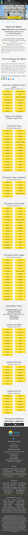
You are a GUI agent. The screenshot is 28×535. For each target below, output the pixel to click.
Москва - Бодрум (8, 504)
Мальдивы (7, 170)
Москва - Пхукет (21, 507)
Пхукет (20, 158)
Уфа (7, 97)
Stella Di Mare (20, 369)
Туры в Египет (5, 470)
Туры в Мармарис (21, 482)
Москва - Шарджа (22, 509)
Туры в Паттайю (6, 488)
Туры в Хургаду (21, 484)
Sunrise (7, 369)
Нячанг (20, 161)
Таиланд (7, 153)
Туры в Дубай (21, 485)
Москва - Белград (22, 512)
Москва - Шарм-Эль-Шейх (9, 507)
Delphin (20, 343)
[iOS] (19, 424)
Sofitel (20, 395)
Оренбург (20, 102)
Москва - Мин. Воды (8, 503)
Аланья (20, 130)
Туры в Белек (13, 482)
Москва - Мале (22, 510)
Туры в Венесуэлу (6, 474)
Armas (7, 352)
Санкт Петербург (20, 91)
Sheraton (7, 372)
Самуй (7, 156)
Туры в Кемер (6, 484)
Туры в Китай (14, 473)
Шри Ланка (7, 167)
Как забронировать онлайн (14, 453)
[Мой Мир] (14, 79)
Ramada (7, 401)
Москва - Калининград (8, 501)
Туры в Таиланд (22, 468)
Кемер (20, 133)
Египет (20, 139)
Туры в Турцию (14, 468)
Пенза (7, 105)
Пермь (20, 105)
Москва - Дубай (13, 509)
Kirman (7, 337)
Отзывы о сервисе (14, 457)
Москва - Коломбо (6, 510)
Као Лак (7, 158)
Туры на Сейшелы (20, 471)
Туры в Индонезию (21, 474)
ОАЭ (7, 144)
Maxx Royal (20, 332)
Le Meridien (20, 407)
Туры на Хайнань (8, 490)
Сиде (7, 136)
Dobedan (7, 343)
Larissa (20, 335)
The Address (7, 395)
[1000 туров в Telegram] (13, 439)
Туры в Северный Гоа (8, 491)
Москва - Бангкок (20, 506)
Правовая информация (14, 458)
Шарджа (7, 150)
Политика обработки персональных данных (14, 460)
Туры (6, 0)
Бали (20, 170)
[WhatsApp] (2, 79)
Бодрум (20, 136)
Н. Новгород (7, 102)
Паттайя (20, 153)
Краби (20, 156)
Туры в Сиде (8, 493)
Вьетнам (7, 161)
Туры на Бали (20, 493)
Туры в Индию (13, 474)
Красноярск (20, 99)
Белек (7, 133)
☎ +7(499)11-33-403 (9, 314)
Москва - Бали (5, 512)
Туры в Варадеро (20, 490)
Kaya (20, 337)
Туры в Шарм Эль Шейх (9, 485)
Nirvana (7, 332)
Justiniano (7, 340)
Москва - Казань (21, 501)
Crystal (7, 346)
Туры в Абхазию (6, 468)
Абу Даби (20, 144)
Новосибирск (7, 99)
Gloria (20, 340)
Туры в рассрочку (14, 455)
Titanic (7, 329)
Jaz (7, 380)
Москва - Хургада (8, 506)
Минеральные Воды (20, 97)
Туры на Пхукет (22, 487)
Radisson (7, 375)
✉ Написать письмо (14, 447)
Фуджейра (20, 150)
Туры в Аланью (5, 482)
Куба (20, 167)
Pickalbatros (20, 375)
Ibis (7, 409)
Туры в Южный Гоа (20, 491)
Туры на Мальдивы (8, 471)
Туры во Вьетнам (22, 473)
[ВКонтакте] (9, 79)
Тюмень (7, 111)
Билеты (13, 0)
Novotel (7, 378)
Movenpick (20, 378)
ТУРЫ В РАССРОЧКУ (14, 17)
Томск (20, 108)
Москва (7, 91)
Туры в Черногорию (8, 476)
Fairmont (7, 412)
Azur (7, 383)
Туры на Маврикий (6, 473)
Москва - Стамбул (13, 512)
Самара (7, 108)
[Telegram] (7, 79)
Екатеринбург (7, 94)
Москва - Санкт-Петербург (18, 499)
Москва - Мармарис (19, 504)
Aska (20, 349)
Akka (7, 354)
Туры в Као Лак (14, 488)
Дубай (7, 147)
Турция (7, 130)
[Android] (9, 424)
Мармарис (7, 139)
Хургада (7, 142)
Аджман (20, 147)
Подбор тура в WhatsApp (15, 461)
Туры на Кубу (22, 470)
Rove (20, 398)
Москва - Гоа (15, 510)
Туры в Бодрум (13, 484)
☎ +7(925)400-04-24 (19, 314)
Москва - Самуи (6, 509)
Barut (20, 346)
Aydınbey (7, 349)
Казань (20, 94)
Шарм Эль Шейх (20, 142)
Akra (20, 352)
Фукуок (20, 164)
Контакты (14, 443)
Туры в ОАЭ (21, 476)
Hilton (20, 380)
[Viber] (4, 79)
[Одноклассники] (11, 79)
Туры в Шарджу (6, 487)
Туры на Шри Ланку (14, 470)
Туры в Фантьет (22, 488)
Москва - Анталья (20, 503)
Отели (9, 0)
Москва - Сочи (6, 499)
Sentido (20, 372)
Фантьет (7, 164)
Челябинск (20, 111)
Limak (7, 335)
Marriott (7, 407)
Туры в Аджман (14, 487)
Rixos (20, 329)
